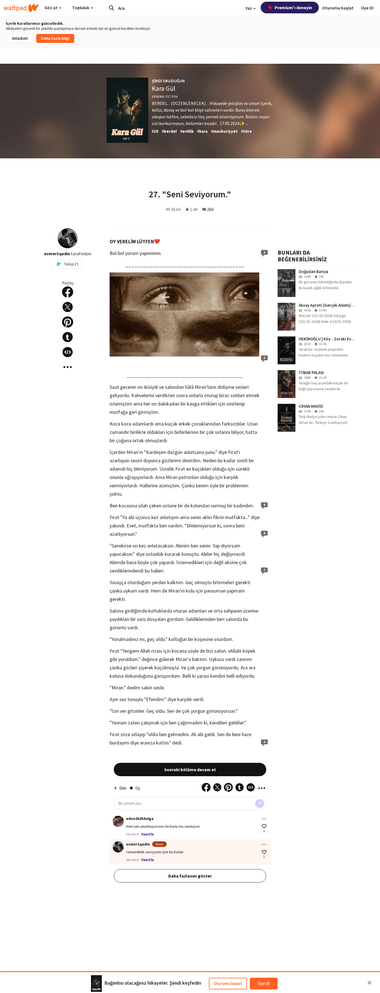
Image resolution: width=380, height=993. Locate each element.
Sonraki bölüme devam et (190, 769)
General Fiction (164, 96)
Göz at (51, 7)
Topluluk (81, 7)
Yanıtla (147, 834)
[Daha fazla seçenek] (264, 819)
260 (210, 209)
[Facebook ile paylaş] (67, 292)
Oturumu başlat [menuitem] (338, 8)
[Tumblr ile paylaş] (67, 337)
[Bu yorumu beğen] (264, 826)
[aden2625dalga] (118, 821)
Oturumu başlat (228, 983)
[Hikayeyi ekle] (67, 352)
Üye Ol (264, 983)
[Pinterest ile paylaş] (67, 322)
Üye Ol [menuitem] (367, 8)
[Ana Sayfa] (21, 8)
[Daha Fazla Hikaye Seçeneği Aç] (67, 367)
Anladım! (20, 38)
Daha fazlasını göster (190, 876)
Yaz (249, 8)
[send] (259, 803)
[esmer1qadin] (118, 846)
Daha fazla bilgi (55, 38)
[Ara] (111, 7)
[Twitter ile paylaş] (67, 307)
